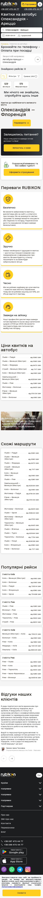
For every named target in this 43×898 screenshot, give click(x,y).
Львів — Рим (7, 383)
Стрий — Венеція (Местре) (14, 369)
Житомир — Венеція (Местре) (13, 518)
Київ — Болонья (9, 397)
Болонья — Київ (9, 638)
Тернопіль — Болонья (14, 537)
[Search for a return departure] (37, 59)
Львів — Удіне (10, 513)
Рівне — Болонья (11, 549)
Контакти (6, 823)
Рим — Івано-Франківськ (13, 673)
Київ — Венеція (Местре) (13, 373)
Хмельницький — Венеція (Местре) (10, 378)
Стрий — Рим (8, 622)
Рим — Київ (7, 642)
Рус (39, 775)
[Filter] (3, 76)
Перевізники (7, 828)
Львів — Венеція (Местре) (14, 361)
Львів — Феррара (10, 365)
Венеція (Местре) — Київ (13, 634)
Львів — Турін (10, 533)
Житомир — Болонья (11, 387)
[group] (21, 728)
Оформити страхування (21, 172)
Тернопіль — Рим (10, 618)
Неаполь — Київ (9, 650)
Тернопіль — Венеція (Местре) (14, 524)
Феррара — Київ (9, 646)
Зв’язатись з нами (21, 148)
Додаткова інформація (12, 887)
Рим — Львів (7, 662)
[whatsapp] (12, 869)
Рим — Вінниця (9, 677)
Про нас (5, 815)
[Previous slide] (4, 758)
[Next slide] (12, 758)
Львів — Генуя (10, 541)
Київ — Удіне (8, 594)
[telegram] (20, 869)
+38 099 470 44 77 (33, 9)
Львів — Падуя (8, 357)
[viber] (4, 869)
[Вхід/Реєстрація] (40, 4)
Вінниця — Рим (9, 610)
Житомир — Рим (9, 614)
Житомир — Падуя (12, 493)
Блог (3, 832)
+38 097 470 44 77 (10, 9)
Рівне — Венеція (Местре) (9, 392)
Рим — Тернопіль (10, 669)
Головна (4, 44)
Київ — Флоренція (12, 545)
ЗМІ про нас (7, 819)
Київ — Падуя (8, 586)
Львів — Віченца (11, 529)
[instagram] (28, 869)
